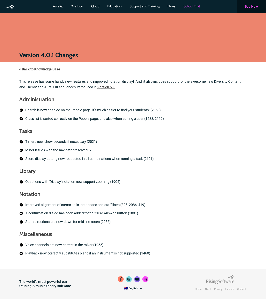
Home (198, 289)
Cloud (95, 6)
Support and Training (144, 6)
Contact (241, 289)
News (171, 6)
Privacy (218, 289)
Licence (229, 289)
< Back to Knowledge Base (39, 69)
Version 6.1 (106, 87)
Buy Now (251, 6)
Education (114, 6)
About (208, 289)
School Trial (191, 6)
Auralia (58, 6)
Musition (76, 6)
